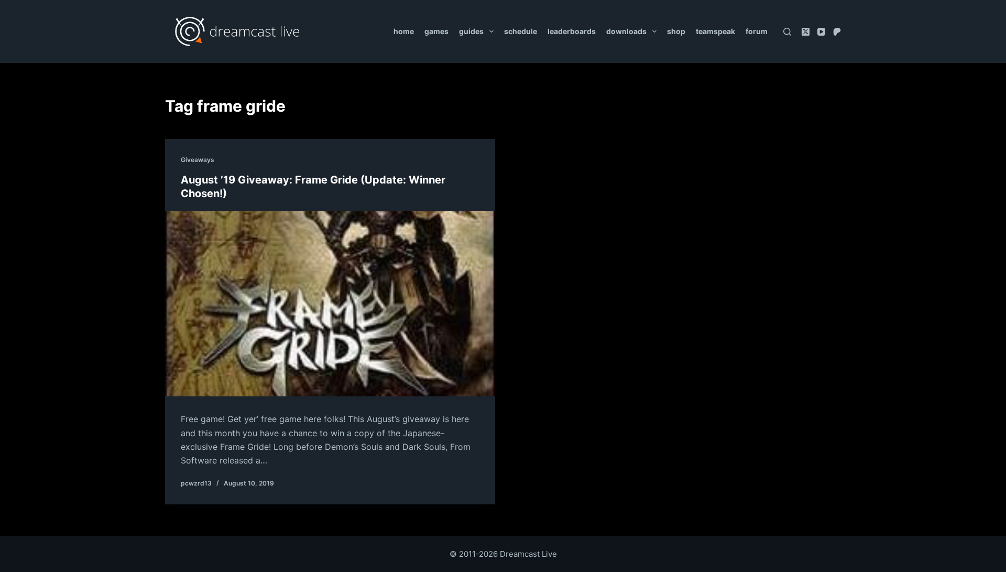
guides (471, 31)
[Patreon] (837, 32)
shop (676, 31)
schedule (520, 31)
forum (757, 31)
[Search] (787, 32)
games (436, 31)
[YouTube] (821, 32)
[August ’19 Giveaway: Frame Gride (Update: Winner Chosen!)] (330, 303)
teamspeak (715, 31)
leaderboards (572, 31)
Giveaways (197, 160)
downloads (626, 31)
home (403, 31)
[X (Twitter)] (806, 32)
